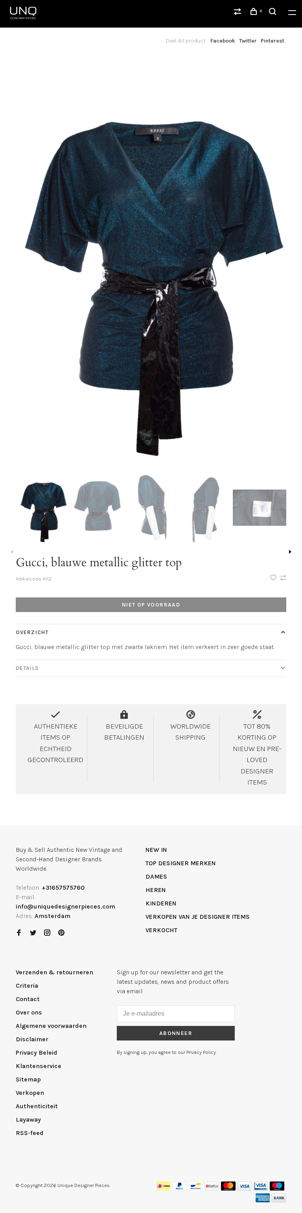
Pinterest (272, 40)
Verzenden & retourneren (54, 972)
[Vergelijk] (238, 12)
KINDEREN (161, 903)
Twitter (248, 40)
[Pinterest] (61, 933)
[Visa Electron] (261, 1188)
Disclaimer (32, 1039)
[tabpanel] (151, 262)
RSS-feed (30, 1133)
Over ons (29, 1012)
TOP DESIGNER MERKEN (180, 863)
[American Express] (263, 1200)
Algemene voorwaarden (51, 1025)
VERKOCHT (161, 930)
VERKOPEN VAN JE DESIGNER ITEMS (197, 916)
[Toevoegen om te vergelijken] (283, 578)
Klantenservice (38, 1066)
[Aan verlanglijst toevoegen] (274, 578)
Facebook (222, 40)
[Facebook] (19, 933)
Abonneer (175, 1033)
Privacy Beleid (36, 1052)
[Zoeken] (273, 12)
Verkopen (30, 1092)
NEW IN (156, 849)
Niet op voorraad (151, 604)
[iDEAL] (164, 1188)
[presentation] (43, 507)
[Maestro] (277, 1188)
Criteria (27, 985)
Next (290, 552)
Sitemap (28, 1079)
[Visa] (245, 1188)
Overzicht (32, 632)
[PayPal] (180, 1188)
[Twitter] (33, 933)
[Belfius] (212, 1188)
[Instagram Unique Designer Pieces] (47, 933)
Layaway (28, 1119)
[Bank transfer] (279, 1200)
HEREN (155, 890)
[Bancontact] (196, 1188)
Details (27, 668)
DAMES (156, 876)
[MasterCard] (228, 1188)
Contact (28, 999)
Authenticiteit (37, 1106)
